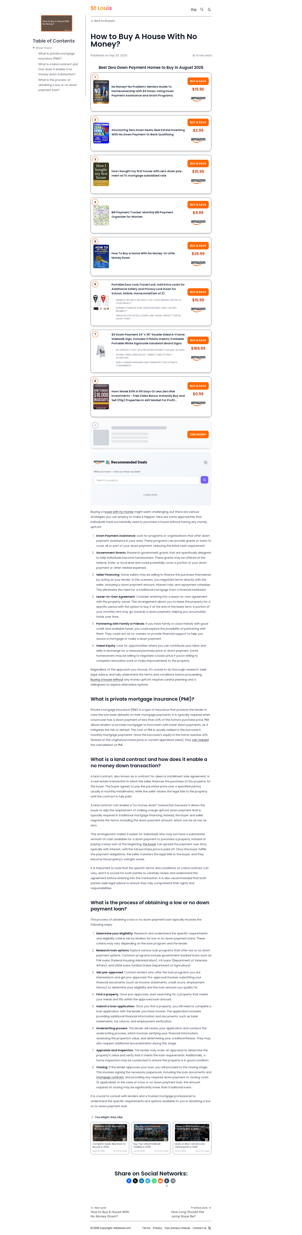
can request (200, 740)
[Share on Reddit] (160, 1180)
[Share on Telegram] (147, 1180)
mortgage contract (110, 1077)
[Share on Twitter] (135, 1180)
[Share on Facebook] (128, 1180)
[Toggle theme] (205, 462)
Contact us (199, 1228)
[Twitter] (209, 1228)
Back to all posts (104, 21)
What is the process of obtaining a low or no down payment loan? (57, 85)
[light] (209, 9)
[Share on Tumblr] (166, 1180)
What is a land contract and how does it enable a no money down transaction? (58, 69)
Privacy (157, 1228)
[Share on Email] (173, 1180)
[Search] (202, 9)
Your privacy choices (177, 1228)
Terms (146, 1228)
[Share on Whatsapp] (154, 1180)
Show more (44, 48)
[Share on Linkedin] (141, 1180)
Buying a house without (107, 680)
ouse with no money (119, 512)
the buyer (149, 844)
